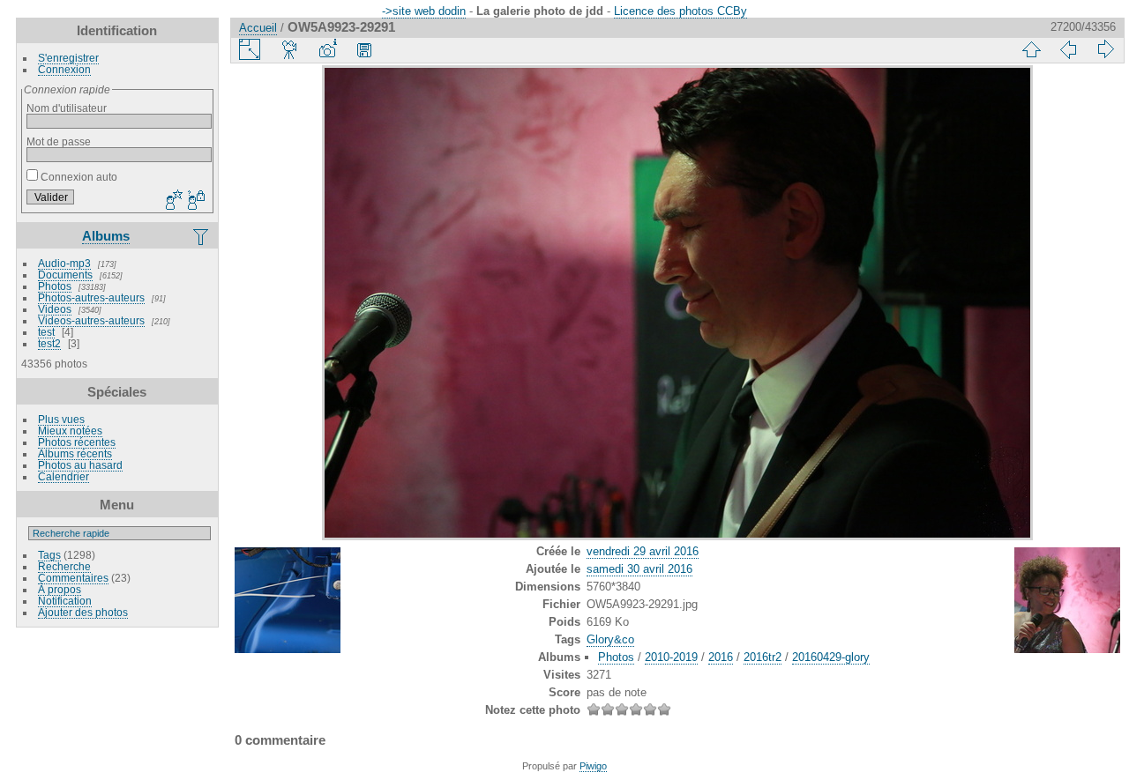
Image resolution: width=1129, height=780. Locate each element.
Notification (65, 600)
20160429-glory (831, 657)
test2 (49, 343)
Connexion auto (77, 176)
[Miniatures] (1031, 49)
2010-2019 (671, 657)
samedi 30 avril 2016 (639, 569)
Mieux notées (70, 430)
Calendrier (63, 476)
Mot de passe (58, 141)
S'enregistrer (68, 57)
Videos (54, 309)
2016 (720, 657)
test (46, 332)
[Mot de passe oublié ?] (194, 200)
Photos (54, 286)
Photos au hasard (80, 465)
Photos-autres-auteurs (91, 297)
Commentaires (73, 577)
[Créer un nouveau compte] (172, 200)
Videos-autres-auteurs (91, 320)
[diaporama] (290, 49)
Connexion (64, 69)
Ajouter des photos (83, 612)
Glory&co (610, 639)
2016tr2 (762, 657)
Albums (106, 235)
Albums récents (75, 453)
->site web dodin (424, 11)
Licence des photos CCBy (680, 11)
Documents (65, 274)
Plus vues (61, 419)
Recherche (64, 566)
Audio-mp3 (64, 263)
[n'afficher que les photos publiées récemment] (202, 236)
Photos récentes (77, 442)
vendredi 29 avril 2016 (643, 551)
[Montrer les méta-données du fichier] (327, 49)
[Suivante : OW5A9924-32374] (1105, 49)
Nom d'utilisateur (66, 108)
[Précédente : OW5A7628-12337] (1068, 49)
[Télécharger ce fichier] (364, 49)
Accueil (258, 27)
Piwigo (593, 766)
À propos (59, 589)
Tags (49, 555)
